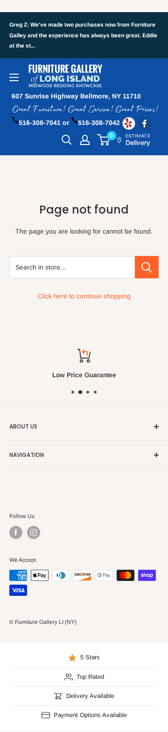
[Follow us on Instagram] (33, 532)
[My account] (85, 140)
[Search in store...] (147, 267)
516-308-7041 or (44, 122)
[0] (104, 139)
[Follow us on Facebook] (15, 532)
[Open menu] (14, 77)
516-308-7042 (99, 122)
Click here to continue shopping (84, 296)
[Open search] (67, 140)
